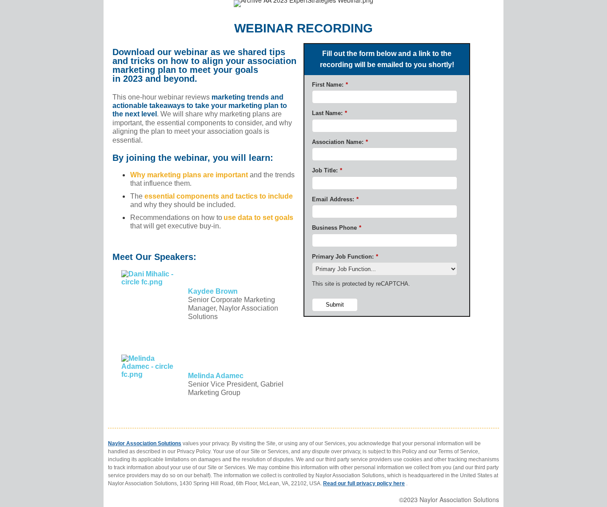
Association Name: (340, 142)
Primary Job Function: (345, 256)
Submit (335, 304)
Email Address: (335, 199)
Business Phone (336, 227)
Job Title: (327, 170)
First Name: (330, 84)
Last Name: (329, 113)
